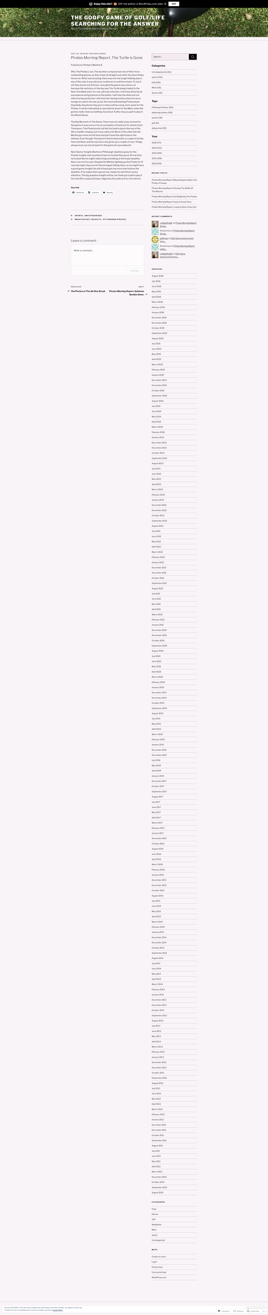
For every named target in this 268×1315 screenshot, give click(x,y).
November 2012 (159, 1067)
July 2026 (156, 281)
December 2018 (159, 750)
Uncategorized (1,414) (161, 72)
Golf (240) (156, 82)
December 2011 (159, 1125)
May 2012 (156, 1099)
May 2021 (156, 604)
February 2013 (158, 1052)
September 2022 (159, 521)
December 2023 (159, 442)
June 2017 (156, 807)
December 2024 (159, 380)
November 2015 (159, 885)
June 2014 (156, 968)
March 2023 (157, 489)
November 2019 (159, 698)
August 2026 (157, 276)
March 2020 (157, 677)
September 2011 (159, 1140)
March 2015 (157, 922)
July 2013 (156, 1026)
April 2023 (156, 484)
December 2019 (159, 692)
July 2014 (156, 963)
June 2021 (156, 599)
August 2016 (157, 849)
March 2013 (157, 1046)
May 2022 (156, 541)
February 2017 (158, 828)
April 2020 (156, 672)
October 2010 (158, 1182)
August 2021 (157, 588)
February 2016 (158, 869)
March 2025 (157, 364)
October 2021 (158, 578)
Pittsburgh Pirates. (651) (162, 107)
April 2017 (156, 817)
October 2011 (158, 1135)
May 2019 (156, 724)
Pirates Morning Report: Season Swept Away (171, 202)
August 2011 (157, 1145)
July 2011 (156, 1151)
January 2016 (158, 875)
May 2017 (156, 812)
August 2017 (157, 796)
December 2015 (159, 880)
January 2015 (158, 932)
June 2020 (156, 661)
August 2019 (157, 713)
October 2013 (158, 1010)
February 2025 (158, 369)
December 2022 (159, 505)
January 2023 (158, 500)
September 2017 (159, 791)
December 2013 (159, 1000)
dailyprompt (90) (159, 128)
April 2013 (156, 1041)
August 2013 (157, 1020)
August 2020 (158, 651)
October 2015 (158, 890)
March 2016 (157, 864)
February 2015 (158, 927)
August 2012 (157, 1083)
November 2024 (159, 385)
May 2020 (156, 666)
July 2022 (156, 531)
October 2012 (158, 1073)
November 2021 (159, 572)
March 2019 (157, 734)
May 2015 (156, 911)
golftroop (164, 238)
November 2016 (159, 838)
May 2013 (156, 1036)
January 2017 (158, 833)
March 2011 (157, 1171)
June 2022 (156, 536)
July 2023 (156, 468)
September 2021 (159, 583)
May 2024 (156, 416)
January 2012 (158, 1119)
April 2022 (156, 546)
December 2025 (159, 317)
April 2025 (156, 359)
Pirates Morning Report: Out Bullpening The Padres (174, 196)
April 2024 (156, 422)
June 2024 (156, 411)
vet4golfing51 (97, 54)
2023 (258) (157, 158)
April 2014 (156, 979)
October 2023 (158, 453)
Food (154, 1209)
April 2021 (156, 609)
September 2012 (159, 1078)
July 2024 (156, 406)
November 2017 (159, 781)
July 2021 (156, 593)
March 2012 (157, 1109)
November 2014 (159, 942)
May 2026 (156, 291)
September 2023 (159, 458)
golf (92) (155, 123)
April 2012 (156, 1104)
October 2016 (158, 843)
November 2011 (159, 1130)
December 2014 (159, 937)
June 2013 (156, 1031)
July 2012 (156, 1088)
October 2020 (158, 640)
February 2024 (158, 432)
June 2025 (156, 349)
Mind (154, 1230)
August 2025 (157, 338)
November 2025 (159, 323)
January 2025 (158, 375)
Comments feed (159, 1272)
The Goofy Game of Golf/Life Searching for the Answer (118, 20)
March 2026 (157, 302)
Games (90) (157, 93)
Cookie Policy (57, 1310)
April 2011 (156, 1166)
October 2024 (158, 390)
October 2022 (158, 515)
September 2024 (159, 395)
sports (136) (157, 117)
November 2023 (159, 448)
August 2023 (157, 463)
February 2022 (158, 557)
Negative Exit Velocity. (88, 219)
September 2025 (159, 333)
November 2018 (159, 755)
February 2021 (158, 619)
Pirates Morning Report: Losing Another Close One (174, 207)
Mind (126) (156, 87)
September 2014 (159, 953)
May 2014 (156, 974)
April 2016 (156, 859)
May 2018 (156, 765)
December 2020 (159, 630)
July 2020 (156, 656)
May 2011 (156, 1161)
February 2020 (158, 682)
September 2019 (159, 708)
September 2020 (159, 645)
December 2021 (159, 567)
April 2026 (156, 297)
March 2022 (157, 552)
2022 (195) (156, 163)
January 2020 (158, 687)
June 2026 (156, 286)
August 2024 (157, 401)
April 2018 (156, 770)
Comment (134, 271)
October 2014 (158, 948)
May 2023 (156, 479)
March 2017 (157, 823)
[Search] (193, 57)
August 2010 (157, 1192)
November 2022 (159, 510)
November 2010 (159, 1177)
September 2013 (159, 1015)
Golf (153, 1219)
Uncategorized (93, 216)
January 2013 (158, 1057)
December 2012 (159, 1062)
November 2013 (159, 1005)
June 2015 (156, 906)
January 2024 (158, 437)
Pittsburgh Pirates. (115, 219)
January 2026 (158, 312)
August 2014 (157, 958)
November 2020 (159, 635)
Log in (154, 1262)
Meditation (156, 1224)
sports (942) (157, 77)
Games (155, 1214)
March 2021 (157, 614)
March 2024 (157, 427)
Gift (174, 4)
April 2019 (156, 729)
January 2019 (158, 744)
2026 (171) (156, 142)
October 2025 (158, 328)
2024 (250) (157, 153)
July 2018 (156, 760)
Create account (159, 1256)
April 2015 (156, 916)
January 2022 (158, 562)
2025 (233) (157, 148)
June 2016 (156, 854)
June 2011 (156, 1156)
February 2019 (158, 739)
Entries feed (157, 1267)
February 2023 (158, 494)
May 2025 (156, 354)
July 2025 (156, 343)
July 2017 (156, 802)
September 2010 (159, 1187)
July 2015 (156, 901)
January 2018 (158, 776)
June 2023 (156, 474)
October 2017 (158, 786)
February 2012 (158, 1114)
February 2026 (158, 307)
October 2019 (158, 703)
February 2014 (158, 989)
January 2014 (158, 994)
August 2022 (157, 526)
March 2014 (157, 984)
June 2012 (156, 1093)
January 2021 (158, 625)
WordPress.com (159, 1277)
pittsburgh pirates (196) (162, 112)
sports (79, 216)
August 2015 (157, 895)
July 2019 (156, 718)
